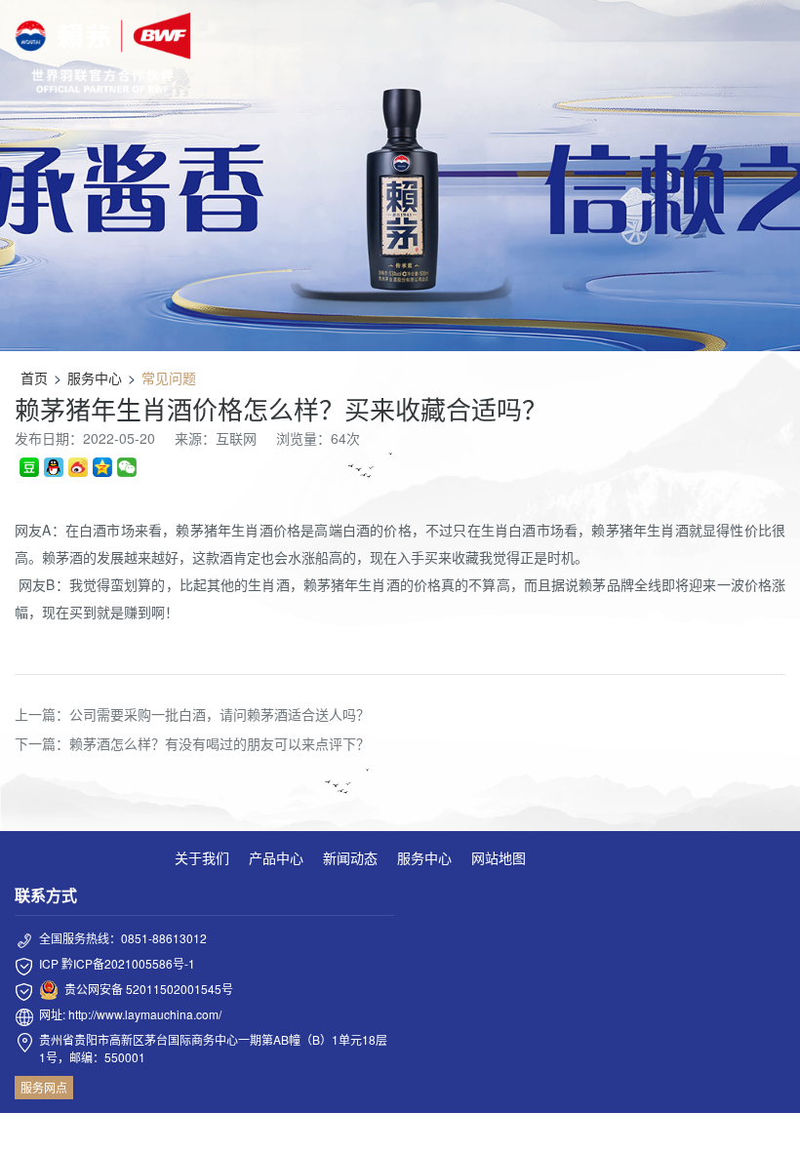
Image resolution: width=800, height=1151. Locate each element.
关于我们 (202, 857)
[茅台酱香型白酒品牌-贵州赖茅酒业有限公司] (102, 53)
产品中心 (276, 857)
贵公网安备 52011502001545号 (148, 988)
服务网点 (43, 1087)
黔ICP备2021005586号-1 (128, 963)
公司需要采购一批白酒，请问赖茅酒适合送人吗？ (219, 714)
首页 (34, 377)
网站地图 (498, 857)
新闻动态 (350, 857)
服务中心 (94, 377)
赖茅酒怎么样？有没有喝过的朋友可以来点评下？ (219, 743)
